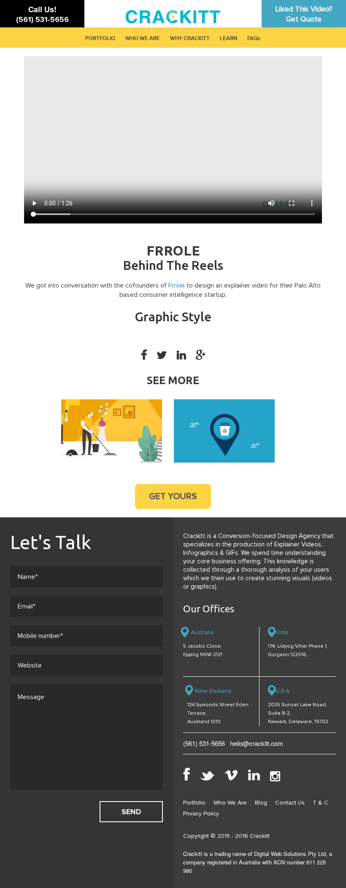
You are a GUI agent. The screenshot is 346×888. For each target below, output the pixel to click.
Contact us (290, 802)
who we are (142, 38)
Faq (252, 38)
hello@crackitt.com (256, 743)
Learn (228, 38)
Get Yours (173, 496)
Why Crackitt (190, 38)
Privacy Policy (201, 813)
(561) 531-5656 (42, 19)
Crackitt (260, 836)
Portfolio (100, 38)
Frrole (176, 285)
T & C (320, 802)
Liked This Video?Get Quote (303, 14)
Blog (261, 802)
